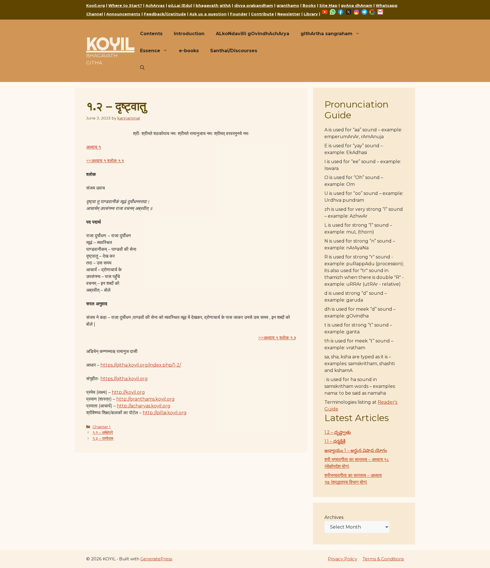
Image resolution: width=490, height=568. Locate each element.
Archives (333, 517)
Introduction (189, 33)
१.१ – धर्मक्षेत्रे (102, 432)
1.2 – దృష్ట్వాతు (337, 432)
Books (309, 5)
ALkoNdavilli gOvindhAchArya (252, 33)
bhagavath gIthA (213, 5)
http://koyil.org (128, 392)
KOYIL (110, 43)
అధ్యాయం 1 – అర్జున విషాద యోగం (355, 450)
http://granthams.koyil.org (145, 399)
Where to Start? (125, 5)
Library (311, 14)
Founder (239, 14)
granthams (287, 5)
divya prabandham (253, 5)
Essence (150, 50)
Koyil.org (95, 5)
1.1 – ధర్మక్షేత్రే (334, 441)
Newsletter (288, 14)
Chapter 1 (101, 426)
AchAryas (155, 5)
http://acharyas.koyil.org (143, 406)
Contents (151, 33)
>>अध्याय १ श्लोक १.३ (277, 337)
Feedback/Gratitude (165, 14)
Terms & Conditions (383, 558)
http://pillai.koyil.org (165, 412)
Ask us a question (208, 14)
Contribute (262, 14)
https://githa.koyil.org (124, 378)
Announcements (123, 14)
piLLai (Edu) (180, 5)
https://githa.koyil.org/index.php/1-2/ (140, 365)
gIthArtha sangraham (326, 33)
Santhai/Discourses (233, 50)
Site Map (328, 5)
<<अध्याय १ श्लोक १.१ (105, 160)
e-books (189, 50)
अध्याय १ (93, 147)
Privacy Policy (342, 558)
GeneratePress (156, 558)
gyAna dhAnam (356, 5)
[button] (142, 67)
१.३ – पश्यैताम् (102, 438)
